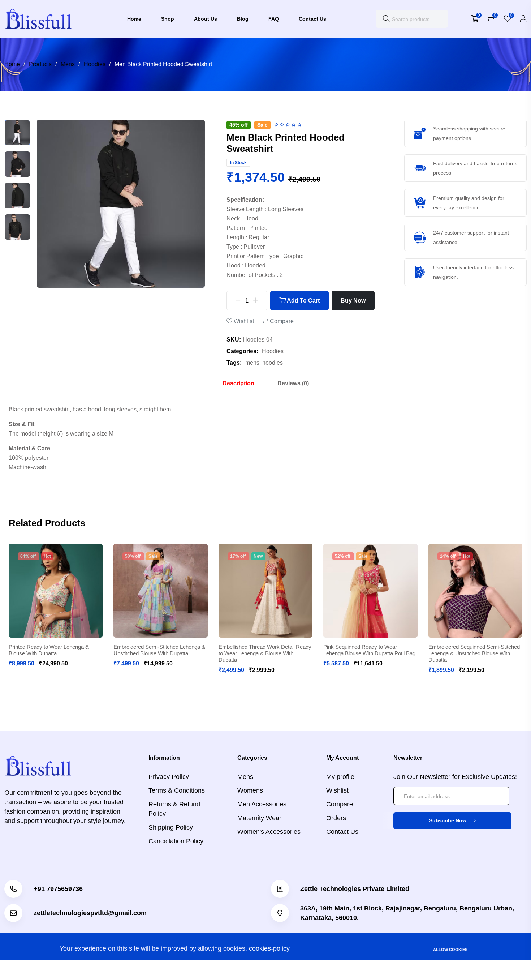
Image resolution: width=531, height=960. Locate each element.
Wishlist (243, 321)
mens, (253, 363)
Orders (336, 818)
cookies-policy (269, 948)
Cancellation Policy (175, 841)
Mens (68, 64)
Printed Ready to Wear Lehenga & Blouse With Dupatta (49, 650)
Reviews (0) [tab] (293, 383)
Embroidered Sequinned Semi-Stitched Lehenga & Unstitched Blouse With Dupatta (474, 653)
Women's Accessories (269, 831)
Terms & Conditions (176, 790)
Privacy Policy (168, 776)
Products (40, 64)
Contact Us (312, 19)
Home (134, 19)
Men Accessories (261, 804)
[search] (386, 18)
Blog (243, 19)
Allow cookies (450, 949)
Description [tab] (238, 383)
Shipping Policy (170, 827)
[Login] (523, 18)
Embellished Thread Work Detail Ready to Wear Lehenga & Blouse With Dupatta (265, 653)
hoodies (272, 363)
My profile (340, 776)
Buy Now (353, 300)
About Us (205, 19)
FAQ (273, 19)
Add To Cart (303, 300)
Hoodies (94, 64)
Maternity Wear (259, 818)
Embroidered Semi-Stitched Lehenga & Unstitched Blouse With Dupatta (159, 650)
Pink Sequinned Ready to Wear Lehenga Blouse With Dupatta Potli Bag (369, 650)
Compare (281, 321)
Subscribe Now (448, 820)
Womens (250, 790)
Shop (167, 19)
